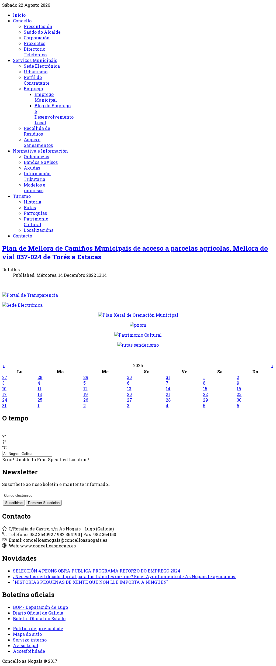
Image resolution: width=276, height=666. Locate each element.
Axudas (32, 168)
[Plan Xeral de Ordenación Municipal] (138, 325)
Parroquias (35, 213)
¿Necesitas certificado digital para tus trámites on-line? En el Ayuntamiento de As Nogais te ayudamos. (124, 576)
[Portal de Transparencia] (138, 295)
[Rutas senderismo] (138, 345)
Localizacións (38, 230)
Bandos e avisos (41, 162)
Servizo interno (30, 640)
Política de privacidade (38, 628)
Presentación (38, 26)
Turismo (22, 196)
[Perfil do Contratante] (138, 315)
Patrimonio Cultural (36, 221)
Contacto (22, 236)
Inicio (19, 15)
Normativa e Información (40, 151)
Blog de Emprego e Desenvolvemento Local (54, 114)
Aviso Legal (25, 645)
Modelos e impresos (34, 187)
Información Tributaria (37, 176)
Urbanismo (35, 71)
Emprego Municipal (45, 97)
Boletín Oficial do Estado (39, 618)
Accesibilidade (29, 651)
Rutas (30, 207)
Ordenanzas (36, 156)
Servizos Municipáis (35, 60)
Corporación (37, 37)
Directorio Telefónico (35, 51)
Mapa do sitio (27, 634)
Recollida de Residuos (37, 131)
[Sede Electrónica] (138, 305)
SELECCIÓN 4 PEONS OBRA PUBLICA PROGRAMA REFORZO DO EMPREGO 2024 (96, 571)
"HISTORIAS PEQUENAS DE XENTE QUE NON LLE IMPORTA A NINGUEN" (90, 582)
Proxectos (34, 43)
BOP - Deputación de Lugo (40, 607)
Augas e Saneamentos (38, 142)
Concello (22, 20)
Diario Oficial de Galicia (38, 613)
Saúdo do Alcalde (42, 32)
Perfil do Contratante (37, 80)
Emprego (33, 88)
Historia (32, 202)
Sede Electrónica (42, 66)
